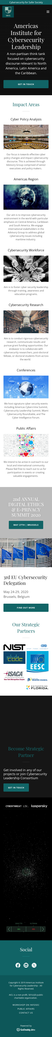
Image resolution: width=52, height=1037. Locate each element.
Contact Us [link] (26, 1012)
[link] (8, 11)
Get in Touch (26, 84)
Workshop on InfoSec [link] (26, 1004)
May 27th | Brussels (26, 524)
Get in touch (16, 787)
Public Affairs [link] (26, 1008)
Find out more (26, 607)
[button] (48, 12)
